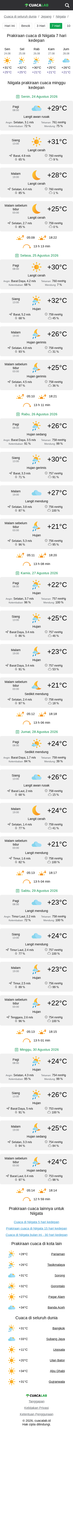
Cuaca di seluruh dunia (20, 16)
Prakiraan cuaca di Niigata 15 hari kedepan (36, 1228)
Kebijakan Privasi (36, 1408)
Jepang (46, 16)
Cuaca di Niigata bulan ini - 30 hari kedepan (37, 1235)
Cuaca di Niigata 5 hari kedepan (36, 1222)
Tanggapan (36, 1401)
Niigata (61, 16)
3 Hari (41, 26)
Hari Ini (10, 26)
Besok (25, 26)
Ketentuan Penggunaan (36, 1414)
